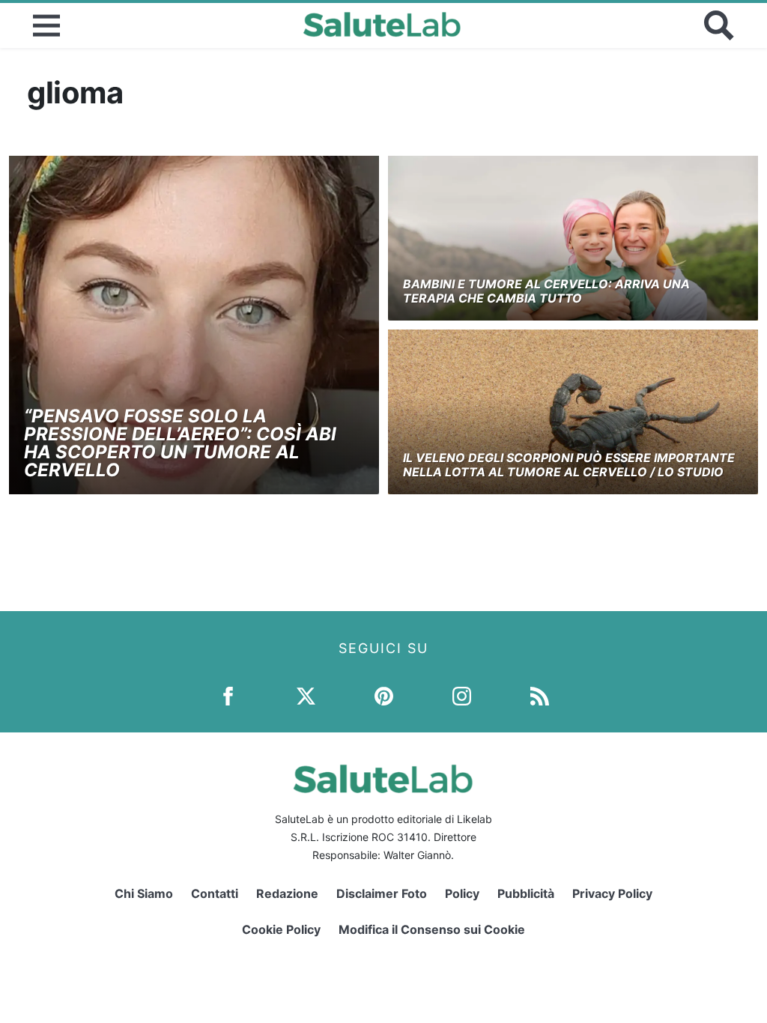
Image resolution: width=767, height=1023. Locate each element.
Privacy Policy (612, 893)
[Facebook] (228, 695)
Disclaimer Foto (381, 893)
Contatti (214, 893)
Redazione (287, 893)
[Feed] (539, 695)
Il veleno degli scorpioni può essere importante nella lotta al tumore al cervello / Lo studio (569, 464)
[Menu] (46, 25)
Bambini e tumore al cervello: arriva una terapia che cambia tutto (546, 291)
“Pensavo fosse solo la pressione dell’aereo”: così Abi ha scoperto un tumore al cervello (180, 443)
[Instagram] (461, 695)
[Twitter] (306, 695)
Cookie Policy (281, 929)
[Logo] (382, 25)
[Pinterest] (384, 695)
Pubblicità (525, 893)
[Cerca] (719, 25)
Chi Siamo (144, 893)
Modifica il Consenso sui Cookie (432, 929)
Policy (462, 893)
